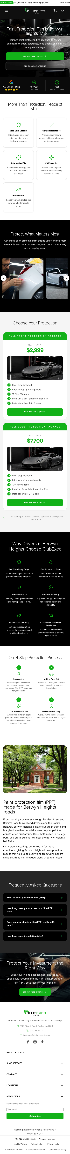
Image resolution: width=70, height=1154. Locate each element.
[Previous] (4, 278)
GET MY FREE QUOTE (33, 56)
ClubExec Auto (29, 1139)
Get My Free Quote (35, 412)
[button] (6, 10)
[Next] (66, 278)
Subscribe (35, 1116)
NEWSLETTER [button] (13, 1096)
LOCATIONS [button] (12, 1085)
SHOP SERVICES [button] (14, 1063)
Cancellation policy (57, 1149)
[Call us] (55, 10)
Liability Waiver (20, 1144)
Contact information (35, 1149)
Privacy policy (54, 1144)
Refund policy (37, 1144)
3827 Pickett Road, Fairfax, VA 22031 (37, 1026)
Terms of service (14, 1149)
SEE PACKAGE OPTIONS (35, 66)
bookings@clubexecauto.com (36, 1035)
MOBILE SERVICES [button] (15, 1052)
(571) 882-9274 (37, 1030)
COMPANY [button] (12, 1074)
